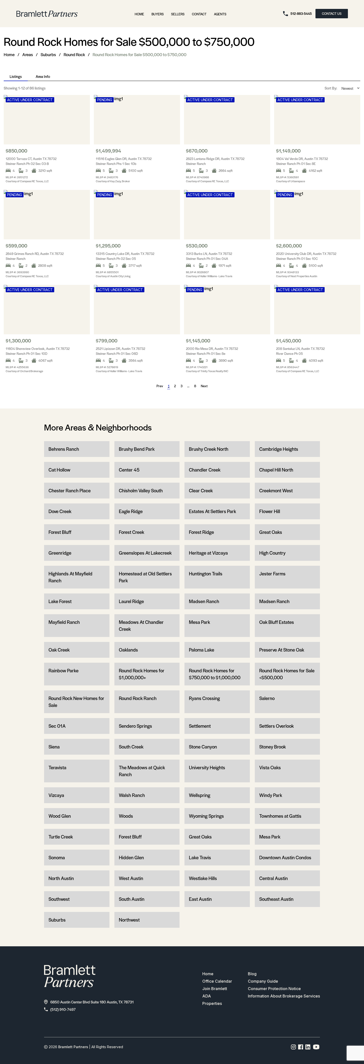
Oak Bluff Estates (276, 622)
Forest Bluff (60, 532)
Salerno (267, 698)
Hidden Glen (131, 857)
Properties (212, 1003)
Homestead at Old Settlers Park (145, 577)
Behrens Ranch (64, 449)
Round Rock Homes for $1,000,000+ (141, 674)
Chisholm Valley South (141, 490)
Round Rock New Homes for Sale (76, 701)
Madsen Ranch (204, 601)
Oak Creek (59, 649)
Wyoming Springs (206, 816)
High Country (272, 552)
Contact (199, 14)
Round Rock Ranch (137, 698)
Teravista (57, 767)
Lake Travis (200, 857)
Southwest (59, 899)
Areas (27, 54)
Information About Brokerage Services (284, 996)
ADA (206, 996)
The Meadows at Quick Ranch (142, 771)
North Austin (61, 878)
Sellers (177, 14)
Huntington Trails (205, 573)
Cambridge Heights (278, 449)
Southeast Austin (276, 899)
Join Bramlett (214, 988)
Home (139, 14)
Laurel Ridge (131, 601)
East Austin (200, 899)
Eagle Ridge (131, 511)
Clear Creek (201, 490)
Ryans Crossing (204, 698)
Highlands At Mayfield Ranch (70, 577)
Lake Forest (60, 601)
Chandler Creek (204, 469)
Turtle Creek (61, 836)
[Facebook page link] (300, 1046)
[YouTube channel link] (316, 1047)
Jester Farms (272, 573)
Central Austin (273, 878)
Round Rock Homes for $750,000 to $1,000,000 (214, 674)
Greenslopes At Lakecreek (145, 552)
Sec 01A (57, 726)
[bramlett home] (47, 14)
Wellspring (199, 795)
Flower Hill (269, 511)
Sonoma (57, 857)
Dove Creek (60, 511)
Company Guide (263, 981)
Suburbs (48, 54)
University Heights (207, 767)
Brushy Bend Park (137, 449)
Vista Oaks (270, 767)
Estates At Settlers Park (212, 511)
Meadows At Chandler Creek (141, 625)
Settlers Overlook (276, 726)
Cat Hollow (59, 469)
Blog (252, 973)
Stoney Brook (272, 746)
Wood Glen (60, 816)
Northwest (129, 919)
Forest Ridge (201, 532)
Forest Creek (131, 532)
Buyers (158, 14)
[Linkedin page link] (308, 1046)
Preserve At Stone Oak (281, 649)
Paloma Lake (201, 649)
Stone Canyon (203, 746)
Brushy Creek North (208, 449)
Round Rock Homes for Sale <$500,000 (286, 674)
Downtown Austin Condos (285, 857)
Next (204, 386)
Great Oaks (270, 532)
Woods (126, 816)
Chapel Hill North (276, 469)
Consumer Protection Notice (274, 988)
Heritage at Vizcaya (208, 552)
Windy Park (270, 795)
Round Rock (74, 54)
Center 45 (129, 469)
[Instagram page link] (293, 1046)
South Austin (131, 899)
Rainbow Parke (63, 670)
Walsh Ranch (132, 795)
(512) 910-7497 (63, 1009)
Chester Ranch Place (70, 490)
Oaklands (128, 649)
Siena (54, 746)
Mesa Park (199, 622)
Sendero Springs (135, 726)
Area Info (43, 76)
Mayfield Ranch (64, 622)
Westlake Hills (203, 878)
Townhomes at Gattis (280, 816)
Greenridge (60, 552)
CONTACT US (331, 13)
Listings (16, 76)
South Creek (131, 746)
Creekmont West (276, 490)
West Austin (131, 878)
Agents (220, 14)
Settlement (200, 726)
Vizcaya (56, 795)
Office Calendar (217, 981)
